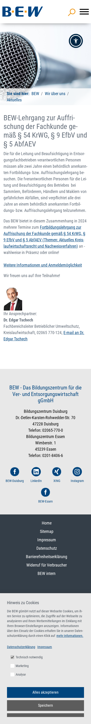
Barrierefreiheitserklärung (46, 556)
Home (47, 523)
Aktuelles (14, 99)
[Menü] (84, 11)
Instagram (77, 481)
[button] (76, 41)
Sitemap (46, 531)
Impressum (46, 539)
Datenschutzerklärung (21, 647)
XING (56, 481)
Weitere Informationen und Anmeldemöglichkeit (43, 265)
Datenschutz (46, 548)
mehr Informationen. (69, 636)
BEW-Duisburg (15, 481)
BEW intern (47, 573)
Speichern (45, 705)
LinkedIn (36, 481)
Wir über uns (55, 93)
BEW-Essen (45, 501)
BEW (35, 93)
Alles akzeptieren (45, 692)
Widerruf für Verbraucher (46, 565)
